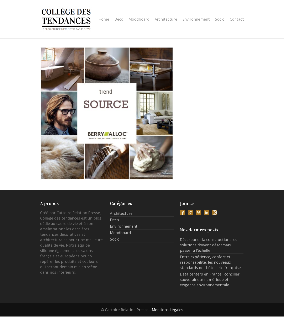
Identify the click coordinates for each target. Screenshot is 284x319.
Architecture (166, 19)
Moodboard (138, 19)
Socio (220, 19)
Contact (237, 19)
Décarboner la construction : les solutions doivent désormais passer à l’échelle (208, 245)
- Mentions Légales (166, 309)
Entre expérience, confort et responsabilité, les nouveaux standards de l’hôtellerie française (210, 262)
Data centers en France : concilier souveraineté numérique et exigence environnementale (210, 279)
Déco (118, 19)
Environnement (196, 19)
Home (104, 19)
